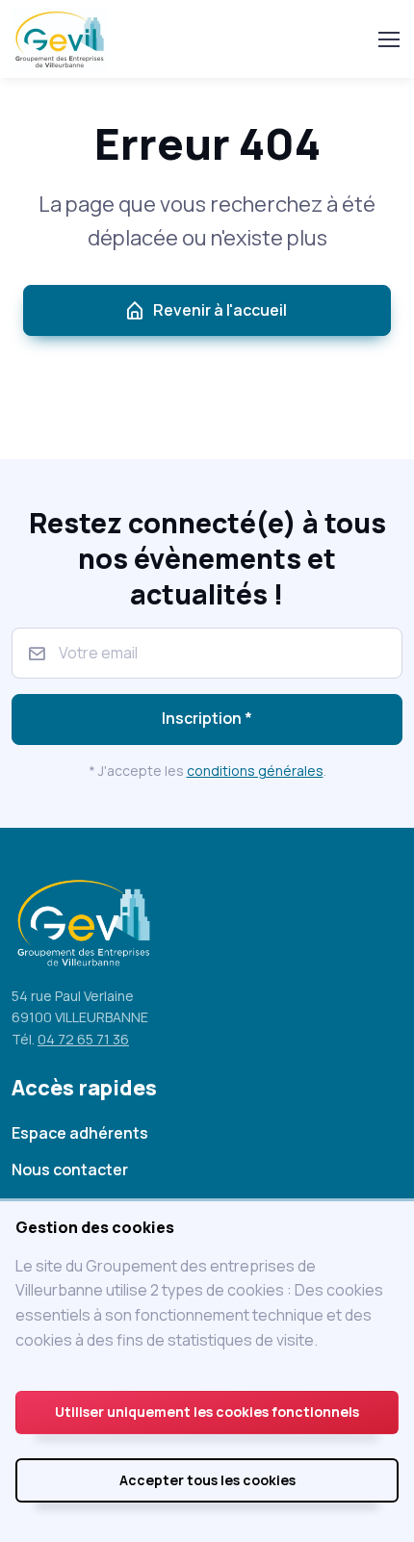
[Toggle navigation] (388, 39)
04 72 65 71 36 (83, 1039)
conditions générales (255, 770)
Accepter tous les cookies (207, 1480)
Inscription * (207, 718)
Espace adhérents (80, 1133)
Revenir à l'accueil (220, 310)
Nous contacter (70, 1169)
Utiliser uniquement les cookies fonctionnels (207, 1411)
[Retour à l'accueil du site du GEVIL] (63, 39)
